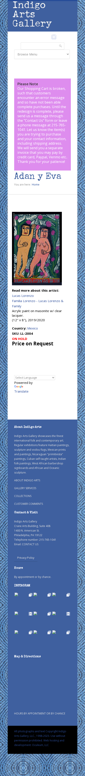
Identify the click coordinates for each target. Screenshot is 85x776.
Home (35, 184)
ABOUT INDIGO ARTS (27, 480)
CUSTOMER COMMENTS (28, 504)
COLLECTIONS (22, 496)
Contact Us (34, 120)
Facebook (48, 37)
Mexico (32, 328)
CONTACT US (30, 544)
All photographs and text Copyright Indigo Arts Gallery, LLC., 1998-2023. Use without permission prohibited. (40, 735)
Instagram (54, 37)
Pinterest (60, 37)
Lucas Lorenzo (23, 295)
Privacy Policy (25, 558)
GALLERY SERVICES (25, 488)
